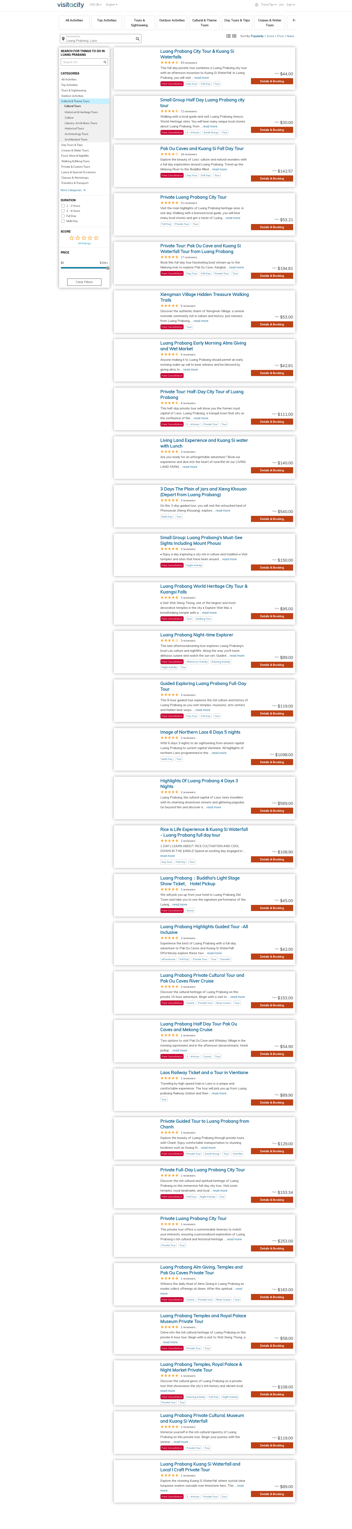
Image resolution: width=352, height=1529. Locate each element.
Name (290, 36)
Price (280, 36)
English (111, 4)
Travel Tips (268, 4)
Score (270, 36)
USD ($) (95, 4)
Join (281, 4)
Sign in (291, 4)
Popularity (257, 36)
